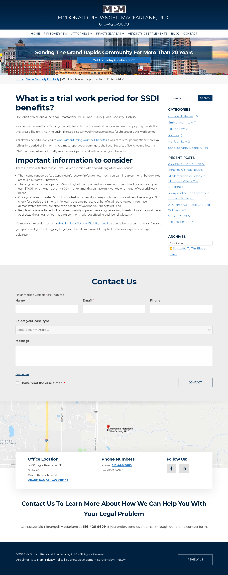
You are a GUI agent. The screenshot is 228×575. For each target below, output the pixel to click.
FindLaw (120, 559)
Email (88, 300)
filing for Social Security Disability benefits (84, 223)
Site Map (37, 559)
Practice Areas (108, 33)
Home (35, 33)
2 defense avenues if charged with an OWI (189, 207)
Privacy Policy (54, 559)
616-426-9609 (114, 24)
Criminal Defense (180, 116)
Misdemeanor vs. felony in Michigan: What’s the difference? (186, 181)
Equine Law (176, 128)
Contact (190, 33)
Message (23, 341)
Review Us (195, 559)
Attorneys (80, 33)
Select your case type (33, 321)
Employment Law (180, 122)
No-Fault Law (177, 141)
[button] (224, 550)
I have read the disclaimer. (43, 383)
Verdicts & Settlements (147, 33)
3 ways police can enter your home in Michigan (188, 196)
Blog (175, 33)
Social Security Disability (120, 117)
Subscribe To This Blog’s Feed (187, 251)
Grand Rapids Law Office (48, 480)
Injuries (173, 135)
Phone (155, 300)
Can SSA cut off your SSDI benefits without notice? (186, 167)
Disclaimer (22, 374)
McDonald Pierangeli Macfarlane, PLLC (59, 117)
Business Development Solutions (88, 559)
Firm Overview (56, 33)
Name (20, 300)
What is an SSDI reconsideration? (180, 219)
